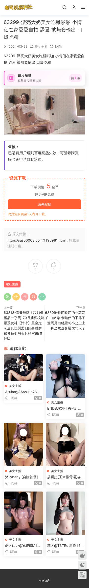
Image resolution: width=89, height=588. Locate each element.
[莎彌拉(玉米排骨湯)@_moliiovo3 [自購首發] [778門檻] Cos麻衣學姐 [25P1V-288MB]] (65, 444)
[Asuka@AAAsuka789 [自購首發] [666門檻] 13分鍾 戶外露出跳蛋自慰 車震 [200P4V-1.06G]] (23, 367)
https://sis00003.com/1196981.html (36, 240)
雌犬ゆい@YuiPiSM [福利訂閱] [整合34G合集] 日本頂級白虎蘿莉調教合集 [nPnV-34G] (23, 545)
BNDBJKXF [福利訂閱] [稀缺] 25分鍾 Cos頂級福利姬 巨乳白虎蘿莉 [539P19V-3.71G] (65, 408)
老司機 (18, 7)
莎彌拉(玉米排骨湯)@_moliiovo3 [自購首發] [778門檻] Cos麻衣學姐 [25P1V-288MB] (65, 477)
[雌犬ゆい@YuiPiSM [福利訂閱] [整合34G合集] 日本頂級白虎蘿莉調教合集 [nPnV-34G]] (23, 513)
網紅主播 (12, 284)
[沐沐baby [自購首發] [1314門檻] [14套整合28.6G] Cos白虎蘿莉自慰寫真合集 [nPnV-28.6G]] (23, 444)
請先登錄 (44, 204)
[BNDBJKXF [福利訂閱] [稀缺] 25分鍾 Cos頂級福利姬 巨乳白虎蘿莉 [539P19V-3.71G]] (65, 376)
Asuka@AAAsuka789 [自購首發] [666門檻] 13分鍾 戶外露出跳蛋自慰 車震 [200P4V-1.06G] (23, 392)
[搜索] (64, 7)
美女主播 (41, 46)
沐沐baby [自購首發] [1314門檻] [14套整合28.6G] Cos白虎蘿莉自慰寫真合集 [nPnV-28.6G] (23, 477)
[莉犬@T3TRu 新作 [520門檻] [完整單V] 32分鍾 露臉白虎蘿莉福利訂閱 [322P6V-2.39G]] (65, 513)
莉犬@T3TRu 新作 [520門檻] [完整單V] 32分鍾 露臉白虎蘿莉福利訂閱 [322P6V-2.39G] (65, 545)
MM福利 (44, 581)
